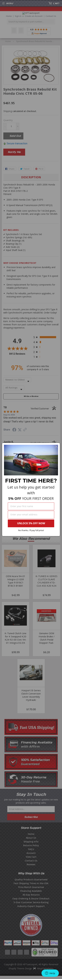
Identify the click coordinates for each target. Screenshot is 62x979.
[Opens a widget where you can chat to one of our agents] (50, 973)
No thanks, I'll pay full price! (31, 530)
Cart (56, 3)
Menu (9, 3)
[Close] (56, 446)
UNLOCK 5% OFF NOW (31, 523)
